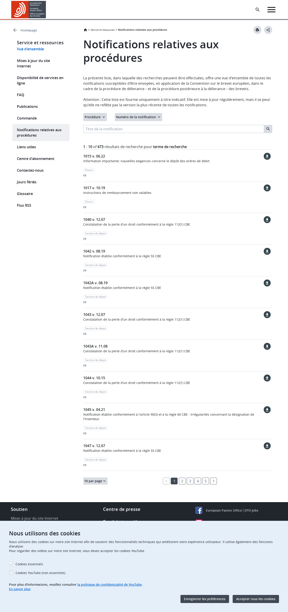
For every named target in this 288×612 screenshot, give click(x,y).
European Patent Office (224, 510)
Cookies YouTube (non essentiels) (40, 573)
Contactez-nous (30, 170)
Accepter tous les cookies (255, 599)
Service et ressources (103, 29)
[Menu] (271, 9)
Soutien (19, 509)
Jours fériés (26, 182)
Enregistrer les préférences (204, 599)
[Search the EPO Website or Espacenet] (258, 10)
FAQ (20, 94)
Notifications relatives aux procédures (39, 132)
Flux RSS (24, 205)
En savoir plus (20, 589)
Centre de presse (121, 509)
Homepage (28, 30)
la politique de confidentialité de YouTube (109, 584)
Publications (27, 106)
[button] (46, 9)
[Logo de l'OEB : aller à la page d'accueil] (28, 9)
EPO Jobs (251, 510)
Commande (27, 118)
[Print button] (257, 30)
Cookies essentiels (29, 564)
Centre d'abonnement (35, 158)
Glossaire (25, 193)
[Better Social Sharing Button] (268, 30)
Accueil (85, 30)
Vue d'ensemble (30, 49)
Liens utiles (26, 146)
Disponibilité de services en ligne (40, 80)
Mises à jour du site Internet (33, 63)
